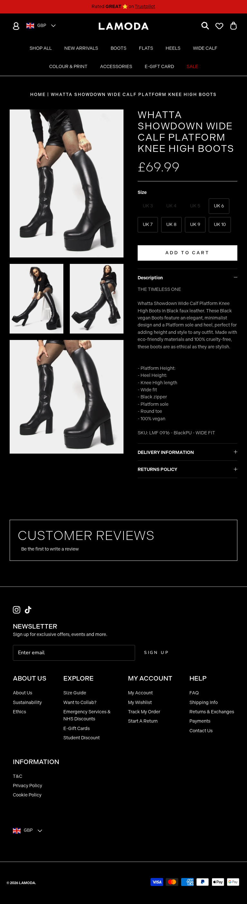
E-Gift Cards (76, 728)
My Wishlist (140, 702)
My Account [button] (150, 678)
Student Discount (81, 738)
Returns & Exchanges (211, 712)
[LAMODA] (124, 26)
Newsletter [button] (35, 626)
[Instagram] (16, 609)
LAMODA (27, 883)
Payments (199, 721)
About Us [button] (29, 678)
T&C (17, 776)
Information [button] (36, 762)
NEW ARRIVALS (81, 48)
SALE (192, 66)
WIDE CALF (205, 48)
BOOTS (118, 48)
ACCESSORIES (116, 66)
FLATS (146, 48)
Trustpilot (145, 6)
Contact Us (201, 731)
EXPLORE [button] (78, 678)
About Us (22, 693)
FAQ (194, 693)
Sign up (156, 653)
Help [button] (197, 678)
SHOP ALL (41, 48)
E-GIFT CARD (159, 66)
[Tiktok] (28, 609)
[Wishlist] (219, 26)
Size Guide (74, 693)
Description (150, 278)
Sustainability (27, 702)
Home (38, 94)
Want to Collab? (79, 702)
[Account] (15, 26)
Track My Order (144, 712)
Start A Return (143, 721)
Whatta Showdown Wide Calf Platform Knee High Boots (134, 94)
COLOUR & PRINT (68, 66)
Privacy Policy (27, 785)
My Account (140, 693)
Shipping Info (203, 702)
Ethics (19, 712)
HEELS (173, 48)
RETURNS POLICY (157, 469)
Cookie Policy (27, 795)
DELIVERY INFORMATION (166, 452)
